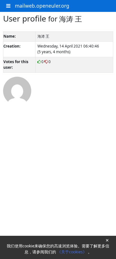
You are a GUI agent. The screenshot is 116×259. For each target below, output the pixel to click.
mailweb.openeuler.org (42, 5)
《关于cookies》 (72, 251)
